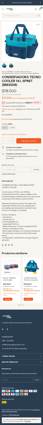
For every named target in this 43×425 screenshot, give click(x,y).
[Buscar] (39, 15)
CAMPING (9, 71)
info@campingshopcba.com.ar (13, 345)
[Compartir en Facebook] (6, 245)
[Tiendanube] (11, 416)
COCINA (17, 71)
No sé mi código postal (8, 174)
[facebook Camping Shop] (7, 329)
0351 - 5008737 (8, 341)
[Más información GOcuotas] (37, 102)
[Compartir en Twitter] (9, 245)
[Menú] (3, 9)
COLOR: (7, 124)
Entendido (27, 421)
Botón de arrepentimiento (9, 411)
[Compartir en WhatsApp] (3, 245)
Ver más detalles (7, 114)
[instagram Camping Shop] (2, 329)
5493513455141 (7, 337)
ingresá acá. (36, 410)
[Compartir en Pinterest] (12, 245)
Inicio (3, 71)
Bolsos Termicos (26, 71)
